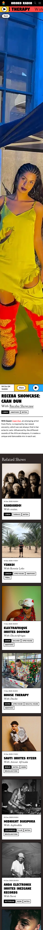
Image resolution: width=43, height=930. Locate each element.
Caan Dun (16, 421)
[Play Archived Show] (35, 387)
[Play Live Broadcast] (4, 9)
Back (6, 16)
